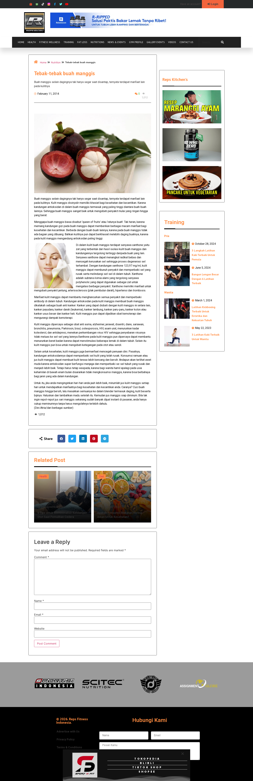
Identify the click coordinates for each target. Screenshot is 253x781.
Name (39, 600)
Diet (101, 476)
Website (39, 628)
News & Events (117, 42)
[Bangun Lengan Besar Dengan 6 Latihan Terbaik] (177, 276)
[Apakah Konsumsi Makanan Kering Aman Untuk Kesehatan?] (122, 497)
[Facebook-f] (54, 4)
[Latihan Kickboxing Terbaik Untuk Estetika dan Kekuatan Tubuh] (177, 308)
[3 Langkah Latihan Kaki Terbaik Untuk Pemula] (177, 252)
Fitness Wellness (49, 42)
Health (32, 42)
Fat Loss (82, 42)
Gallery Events (156, 42)
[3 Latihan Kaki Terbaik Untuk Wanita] (177, 336)
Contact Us (186, 42)
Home (21, 42)
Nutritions (97, 42)
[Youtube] (66, 4)
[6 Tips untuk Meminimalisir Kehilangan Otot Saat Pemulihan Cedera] (62, 497)
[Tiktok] (42, 4)
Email (38, 614)
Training (69, 42)
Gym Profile (136, 42)
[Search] (222, 42)
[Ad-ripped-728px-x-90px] (113, 27)
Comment (41, 557)
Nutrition (56, 62)
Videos (172, 42)
